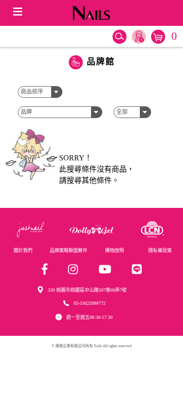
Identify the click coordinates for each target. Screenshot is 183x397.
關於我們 (23, 250)
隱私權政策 (160, 250)
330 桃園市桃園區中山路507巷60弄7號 (87, 290)
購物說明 (114, 250)
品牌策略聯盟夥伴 (68, 250)
